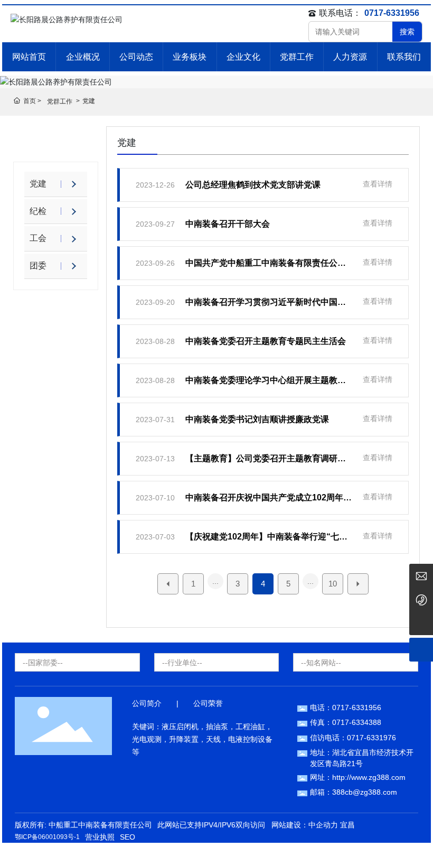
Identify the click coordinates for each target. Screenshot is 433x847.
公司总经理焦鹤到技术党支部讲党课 (253, 184)
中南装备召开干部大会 (227, 223)
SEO (127, 837)
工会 (38, 238)
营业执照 (100, 837)
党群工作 (59, 101)
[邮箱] (421, 576)
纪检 (38, 211)
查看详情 (377, 184)
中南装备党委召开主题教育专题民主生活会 (265, 341)
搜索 (407, 31)
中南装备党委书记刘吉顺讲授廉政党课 (257, 419)
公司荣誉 (208, 703)
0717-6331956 (391, 12)
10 (332, 583)
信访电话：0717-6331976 (353, 737)
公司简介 (147, 703)
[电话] (421, 599)
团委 (38, 265)
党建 (38, 183)
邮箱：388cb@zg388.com (353, 792)
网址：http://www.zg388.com (358, 777)
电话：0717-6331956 (345, 707)
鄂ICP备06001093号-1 (47, 837)
